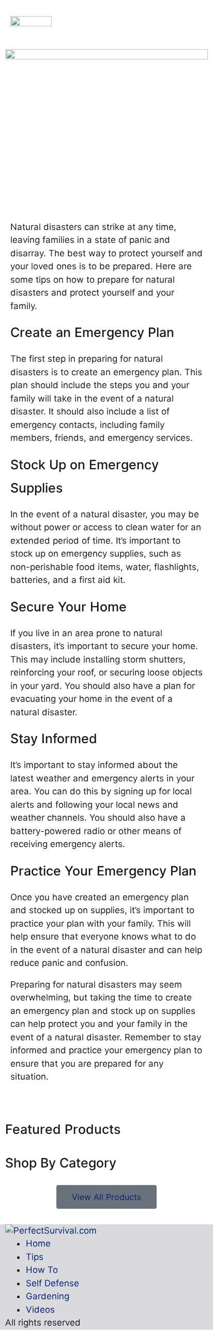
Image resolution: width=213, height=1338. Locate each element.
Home (38, 1243)
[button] (193, 22)
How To (42, 1270)
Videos (40, 1309)
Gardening (47, 1296)
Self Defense (52, 1283)
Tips (34, 1257)
